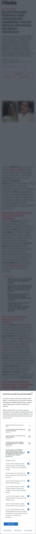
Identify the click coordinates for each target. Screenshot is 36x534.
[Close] (32, 394)
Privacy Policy (28, 530)
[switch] (28, 430)
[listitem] (18, 425)
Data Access (18, 530)
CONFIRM (10, 524)
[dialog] (18, 462)
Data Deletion (8, 530)
